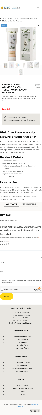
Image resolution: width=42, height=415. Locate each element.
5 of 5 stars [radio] (8, 244)
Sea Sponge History (22, 371)
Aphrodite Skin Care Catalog (23, 388)
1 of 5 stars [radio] (1, 244)
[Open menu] (39, 7)
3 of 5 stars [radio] (5, 244)
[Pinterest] (38, 410)
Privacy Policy (23, 342)
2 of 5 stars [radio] (3, 244)
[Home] (0, 19)
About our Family (23, 348)
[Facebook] (31, 410)
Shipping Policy (22, 345)
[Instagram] (35, 410)
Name (2, 262)
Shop (22, 391)
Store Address (23, 339)
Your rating (4, 241)
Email (2, 271)
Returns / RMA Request (22, 336)
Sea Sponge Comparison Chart (22, 368)
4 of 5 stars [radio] (6, 244)
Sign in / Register (22, 385)
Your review (4, 249)
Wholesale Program (23, 362)
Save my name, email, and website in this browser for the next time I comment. (21, 281)
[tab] (11, 204)
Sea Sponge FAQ (22, 365)
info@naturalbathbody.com (23, 323)
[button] (39, 26)
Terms (23, 394)
